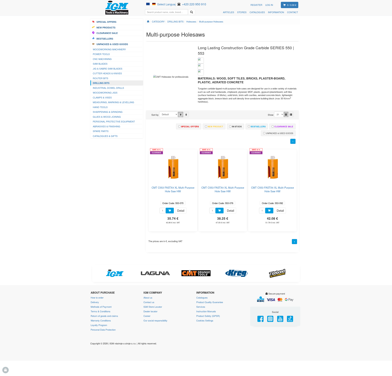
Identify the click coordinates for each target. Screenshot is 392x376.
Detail (180, 210)
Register (256, 4)
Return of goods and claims (104, 315)
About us (147, 297)
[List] (290, 114)
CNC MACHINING (102, 59)
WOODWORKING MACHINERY (109, 49)
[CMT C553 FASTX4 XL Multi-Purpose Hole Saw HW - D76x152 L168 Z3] (222, 166)
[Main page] (148, 21)
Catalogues (202, 297)
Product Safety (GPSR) (208, 315)
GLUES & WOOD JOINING (107, 116)
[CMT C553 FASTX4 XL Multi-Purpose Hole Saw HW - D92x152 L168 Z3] (272, 166)
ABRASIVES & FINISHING (106, 126)
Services (200, 306)
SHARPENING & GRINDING (108, 111)
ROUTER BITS (100, 78)
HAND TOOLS (100, 107)
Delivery (95, 302)
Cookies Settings (204, 320)
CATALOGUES (257, 12)
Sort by (155, 114)
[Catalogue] (286, 114)
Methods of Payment (101, 306)
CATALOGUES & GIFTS (105, 136)
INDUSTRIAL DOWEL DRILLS (108, 87)
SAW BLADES (100, 63)
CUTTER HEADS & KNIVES (107, 73)
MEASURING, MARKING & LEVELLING (113, 102)
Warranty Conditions (101, 320)
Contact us (148, 302)
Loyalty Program (99, 325)
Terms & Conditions (100, 311)
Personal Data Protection (103, 329)
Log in (269, 4)
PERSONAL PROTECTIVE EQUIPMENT (114, 121)
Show (270, 114)
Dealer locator (150, 311)
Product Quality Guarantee (209, 302)
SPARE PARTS (101, 131)
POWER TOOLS (101, 54)
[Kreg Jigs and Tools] (236, 273)
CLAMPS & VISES (102, 97)
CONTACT (292, 12)
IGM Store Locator (152, 306)
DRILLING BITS (101, 83)
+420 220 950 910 (194, 4)
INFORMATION (276, 12)
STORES (242, 12)
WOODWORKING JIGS (105, 92)
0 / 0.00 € (291, 5)
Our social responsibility (155, 320)
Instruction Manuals (206, 311)
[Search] (191, 12)
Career (146, 315)
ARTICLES (228, 12)
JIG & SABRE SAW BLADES (107, 68)
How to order (97, 297)
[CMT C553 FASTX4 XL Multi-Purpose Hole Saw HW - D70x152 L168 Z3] (173, 166)
